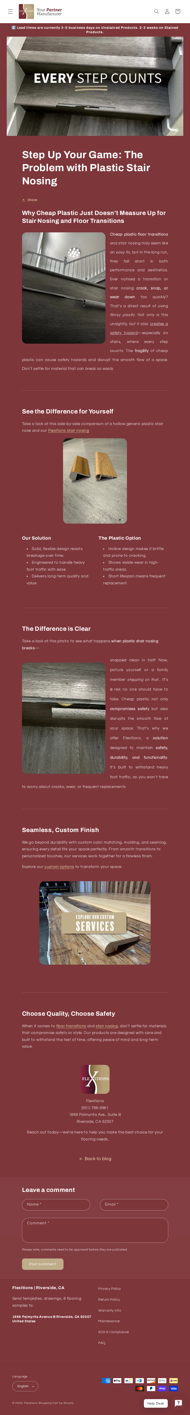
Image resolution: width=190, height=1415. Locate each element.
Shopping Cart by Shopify (56, 1403)
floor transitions (71, 1026)
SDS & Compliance (113, 1332)
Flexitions (30, 1403)
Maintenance (109, 1321)
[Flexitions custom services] (95, 923)
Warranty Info (109, 1310)
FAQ (101, 1343)
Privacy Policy (109, 1288)
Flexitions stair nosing (68, 431)
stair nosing (107, 1026)
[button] (10, 11)
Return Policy (109, 1299)
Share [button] (32, 200)
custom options (59, 867)
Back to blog (98, 1159)
